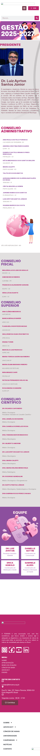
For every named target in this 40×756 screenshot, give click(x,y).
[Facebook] (11, 650)
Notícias (7, 744)
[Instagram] (4, 650)
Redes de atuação (9, 665)
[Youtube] (19, 650)
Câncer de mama (8, 667)
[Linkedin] (26, 650)
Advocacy (6, 670)
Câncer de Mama (11, 731)
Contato (7, 749)
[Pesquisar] (37, 18)
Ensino (4, 672)
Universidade (10, 736)
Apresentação (8, 663)
